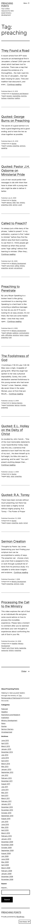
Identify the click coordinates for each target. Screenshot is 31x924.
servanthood (18, 268)
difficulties (8, 335)
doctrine (24, 96)
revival (25, 523)
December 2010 (7, 807)
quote (21, 523)
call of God (10, 266)
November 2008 (7, 879)
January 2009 (6, 874)
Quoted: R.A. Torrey (15, 495)
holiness (4, 98)
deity (8, 476)
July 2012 (4, 775)
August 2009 (6, 853)
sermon (15, 205)
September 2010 (7, 816)
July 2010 (4, 821)
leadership (22, 648)
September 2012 (7, 772)
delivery (9, 202)
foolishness (10, 405)
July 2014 (4, 755)
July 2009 (4, 856)
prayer (26, 335)
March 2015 (5, 746)
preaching (10, 98)
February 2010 (6, 836)
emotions (16, 335)
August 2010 (5, 819)
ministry (22, 202)
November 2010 (7, 810)
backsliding (16, 96)
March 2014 (5, 764)
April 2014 (5, 761)
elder (14, 202)
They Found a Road (15, 50)
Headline (14, 643)
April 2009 (5, 865)
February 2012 (6, 778)
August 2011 (5, 784)
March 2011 (5, 798)
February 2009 (6, 871)
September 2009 (7, 850)
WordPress (20, 917)
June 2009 (5, 859)
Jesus (12, 476)
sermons (22, 146)
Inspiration (5, 718)
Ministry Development (19, 263)
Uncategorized (6, 732)
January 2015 (6, 749)
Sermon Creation (13, 541)
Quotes (14, 143)
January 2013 (6, 769)
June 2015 (5, 740)
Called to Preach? (14, 223)
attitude (9, 333)
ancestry (9, 96)
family (17, 648)
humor (22, 335)
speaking (4, 148)
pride (10, 205)
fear (17, 202)
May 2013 (4, 766)
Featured (4, 709)
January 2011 (6, 804)
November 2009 (7, 845)
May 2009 (5, 862)
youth (20, 205)
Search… (4, 888)
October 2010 (6, 813)
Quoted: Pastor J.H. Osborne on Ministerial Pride (15, 170)
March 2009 (5, 868)
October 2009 (6, 847)
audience (15, 333)
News (3, 723)
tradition (17, 98)
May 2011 (4, 793)
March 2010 (5, 833)
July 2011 (4, 787)
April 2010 (5, 830)
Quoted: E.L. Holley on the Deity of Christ (15, 430)
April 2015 (5, 743)
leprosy (17, 405)
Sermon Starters (17, 403)
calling (17, 266)
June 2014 (5, 758)
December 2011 (6, 781)
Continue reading (14, 84)
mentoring (4, 650)
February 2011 (6, 801)
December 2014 (7, 752)
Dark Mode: (23, 922)
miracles (23, 405)
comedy (9, 146)
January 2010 (6, 839)
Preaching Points (11, 912)
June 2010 (5, 824)
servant (11, 268)
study (22, 584)
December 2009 (7, 842)
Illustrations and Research (20, 93)
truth (10, 337)
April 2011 (4, 795)
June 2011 (5, 790)
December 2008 (7, 876)
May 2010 (4, 827)
